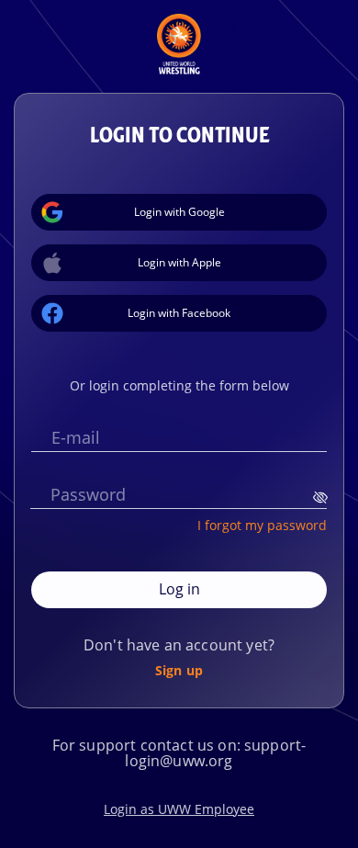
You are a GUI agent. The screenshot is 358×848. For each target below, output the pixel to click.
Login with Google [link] (179, 212)
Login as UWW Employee (179, 809)
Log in (179, 589)
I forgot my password (262, 524)
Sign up (179, 669)
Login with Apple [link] (179, 262)
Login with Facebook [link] (179, 313)
